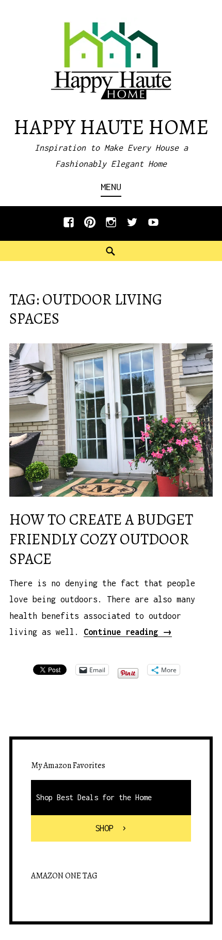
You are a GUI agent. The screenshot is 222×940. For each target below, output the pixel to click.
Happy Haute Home (111, 127)
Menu (111, 186)
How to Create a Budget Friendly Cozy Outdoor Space (101, 539)
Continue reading (128, 632)
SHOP (104, 828)
